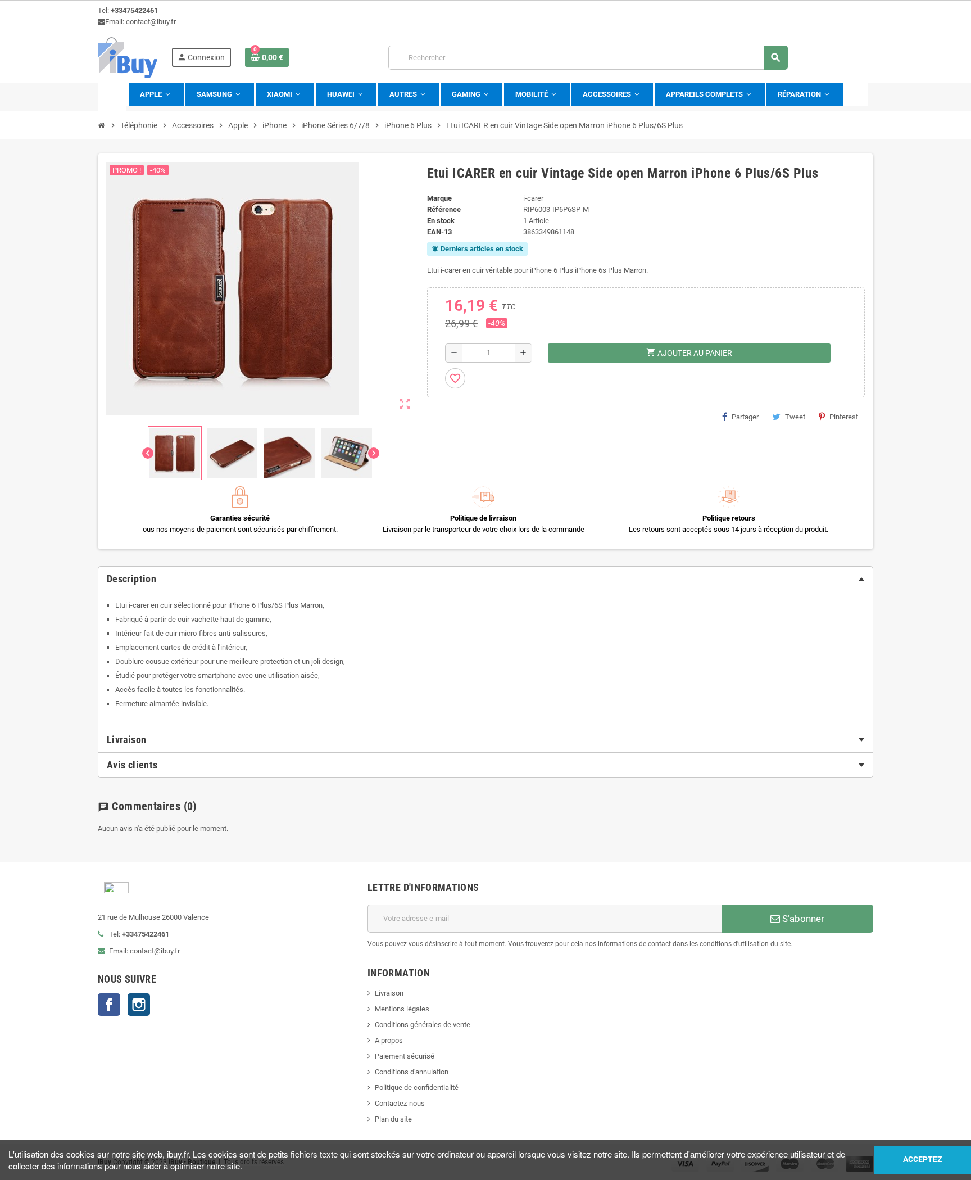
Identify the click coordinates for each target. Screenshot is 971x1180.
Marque (439, 198)
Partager (745, 417)
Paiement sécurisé (404, 1056)
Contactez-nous (400, 1103)
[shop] (127, 57)
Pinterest (843, 417)
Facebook (109, 1004)
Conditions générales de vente (422, 1024)
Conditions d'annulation (411, 1072)
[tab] (485, 579)
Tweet (795, 417)
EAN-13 (439, 232)
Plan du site (393, 1119)
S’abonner (802, 918)
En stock (441, 220)
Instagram (139, 1004)
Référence (444, 209)
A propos (389, 1040)
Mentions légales (402, 1009)
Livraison (389, 993)
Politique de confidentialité (417, 1087)
